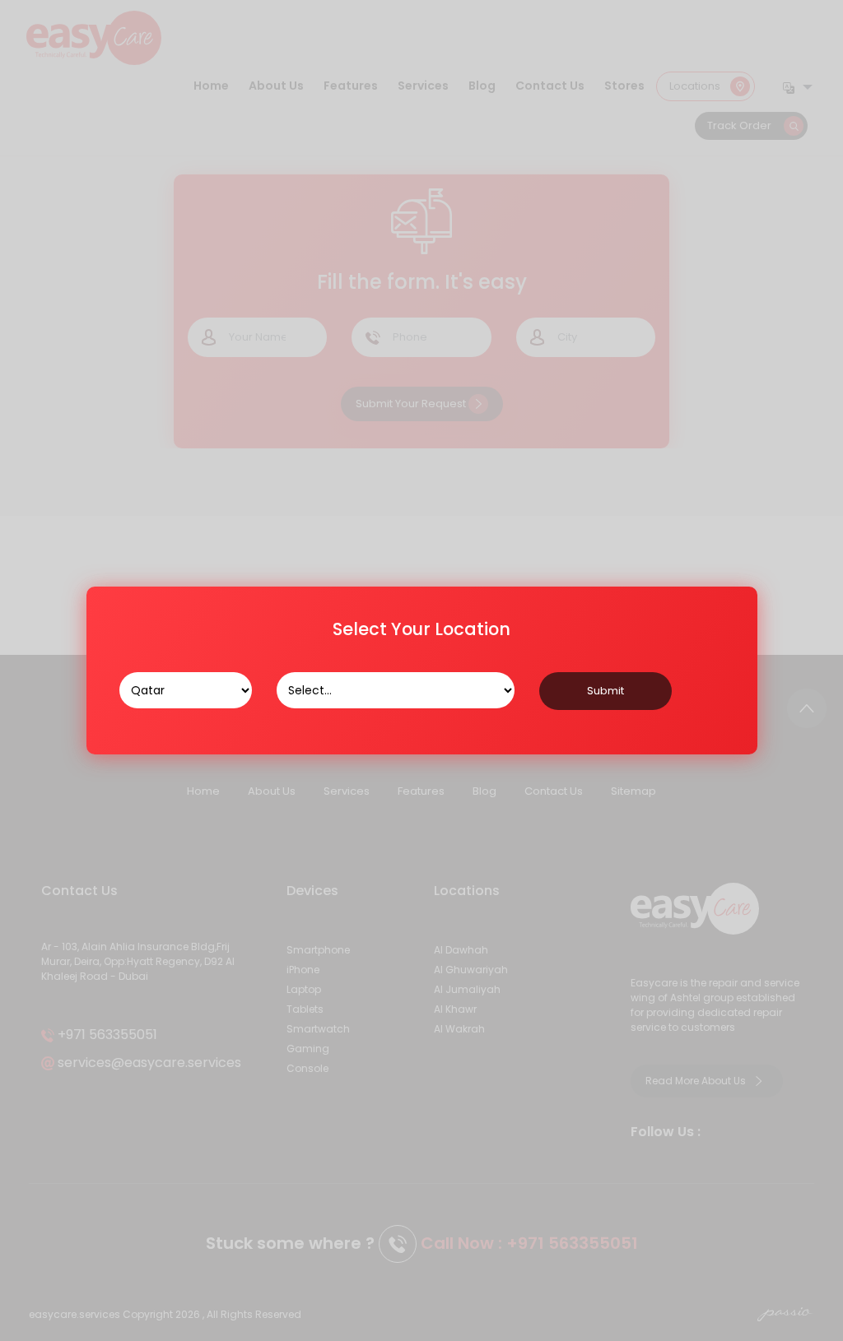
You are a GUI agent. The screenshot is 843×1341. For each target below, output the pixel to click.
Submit (605, 690)
